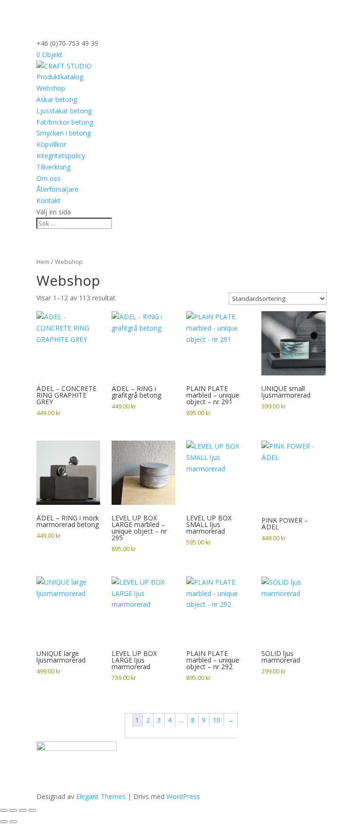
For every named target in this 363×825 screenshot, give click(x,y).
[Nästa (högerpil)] (13, 821)
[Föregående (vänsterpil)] (4, 821)
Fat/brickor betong (64, 122)
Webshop (50, 88)
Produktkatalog (59, 76)
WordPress (183, 796)
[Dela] (22, 810)
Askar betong (56, 99)
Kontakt (48, 200)
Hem (43, 261)
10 (216, 719)
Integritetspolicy (60, 155)
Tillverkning (53, 166)
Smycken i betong (63, 132)
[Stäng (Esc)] (32, 810)
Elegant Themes (101, 796)
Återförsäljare (57, 189)
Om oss (48, 178)
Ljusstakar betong (64, 110)
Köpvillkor (51, 144)
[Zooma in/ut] (4, 810)
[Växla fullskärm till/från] (13, 810)
